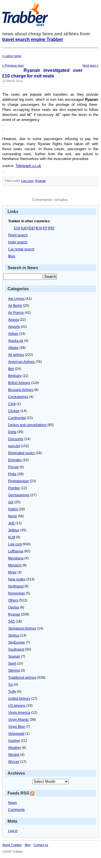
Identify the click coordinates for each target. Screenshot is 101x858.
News (12, 803)
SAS (11, 621)
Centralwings (18, 397)
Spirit (12, 663)
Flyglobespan (18, 481)
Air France (16, 313)
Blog (11, 256)
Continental (17, 418)
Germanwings (18, 495)
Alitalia (13, 348)
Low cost (27, 180)
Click (12, 404)
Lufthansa (15, 551)
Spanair (14, 656)
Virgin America (19, 713)
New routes (17, 579)
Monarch (15, 565)
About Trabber (12, 844)
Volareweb (16, 734)
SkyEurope (16, 642)
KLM (11, 537)
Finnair (13, 467)
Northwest (16, 586)
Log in (13, 831)
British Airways (19, 383)
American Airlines (21, 362)
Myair (12, 572)
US (17, 228)
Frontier (14, 488)
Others (13, 600)
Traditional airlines (22, 677)
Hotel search (17, 242)
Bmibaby (15, 376)
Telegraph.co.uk (28, 166)
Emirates (15, 460)
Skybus (13, 635)
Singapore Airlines (22, 628)
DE (31, 228)
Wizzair (13, 762)
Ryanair (40, 180)
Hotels (13, 509)
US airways (17, 706)
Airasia (13, 320)
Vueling (14, 741)
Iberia (12, 516)
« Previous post (13, 65)
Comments (16, 810)
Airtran (13, 334)
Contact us (40, 844)
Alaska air (15, 341)
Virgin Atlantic (18, 720)
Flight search (18, 235)
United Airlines (19, 699)
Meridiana (16, 558)
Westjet (13, 755)
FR (51, 228)
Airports (14, 327)
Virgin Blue (16, 727)
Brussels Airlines (20, 390)
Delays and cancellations (27, 425)
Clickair (14, 411)
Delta (12, 432)
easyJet (14, 446)
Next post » (90, 65)
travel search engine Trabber (32, 39)
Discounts (15, 439)
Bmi (11, 369)
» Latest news (11, 56)
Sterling (14, 670)
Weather (14, 748)
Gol (10, 502)
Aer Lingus (16, 299)
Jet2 (11, 523)
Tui (10, 685)
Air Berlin (15, 306)
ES (38, 228)
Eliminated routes (21, 453)
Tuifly (12, 692)
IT (44, 228)
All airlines (16, 355)
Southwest (16, 649)
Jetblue (13, 530)
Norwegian (16, 593)
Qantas (13, 607)
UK (24, 228)
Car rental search (21, 249)
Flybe (12, 474)
